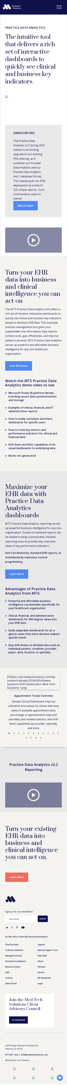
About (40, 961)
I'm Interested (18, 1020)
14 (36, 738)
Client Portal (11, 983)
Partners (42, 966)
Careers (41, 972)
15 (40, 738)
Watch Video (26, 205)
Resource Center (12, 966)
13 (31, 738)
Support (41, 944)
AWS (7, 972)
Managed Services (13, 955)
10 (53, 733)
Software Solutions (14, 950)
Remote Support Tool (48, 950)
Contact (9, 978)
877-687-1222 (11, 1054)
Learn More (16, 574)
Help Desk (42, 955)
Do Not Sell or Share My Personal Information (26, 936)
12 (26, 738)
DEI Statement (44, 978)
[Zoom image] (33, 682)
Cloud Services (12, 944)
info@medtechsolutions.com (34, 1054)
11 (58, 733)
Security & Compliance (15, 961)
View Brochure (18, 366)
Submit (43, 918)
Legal (40, 983)
